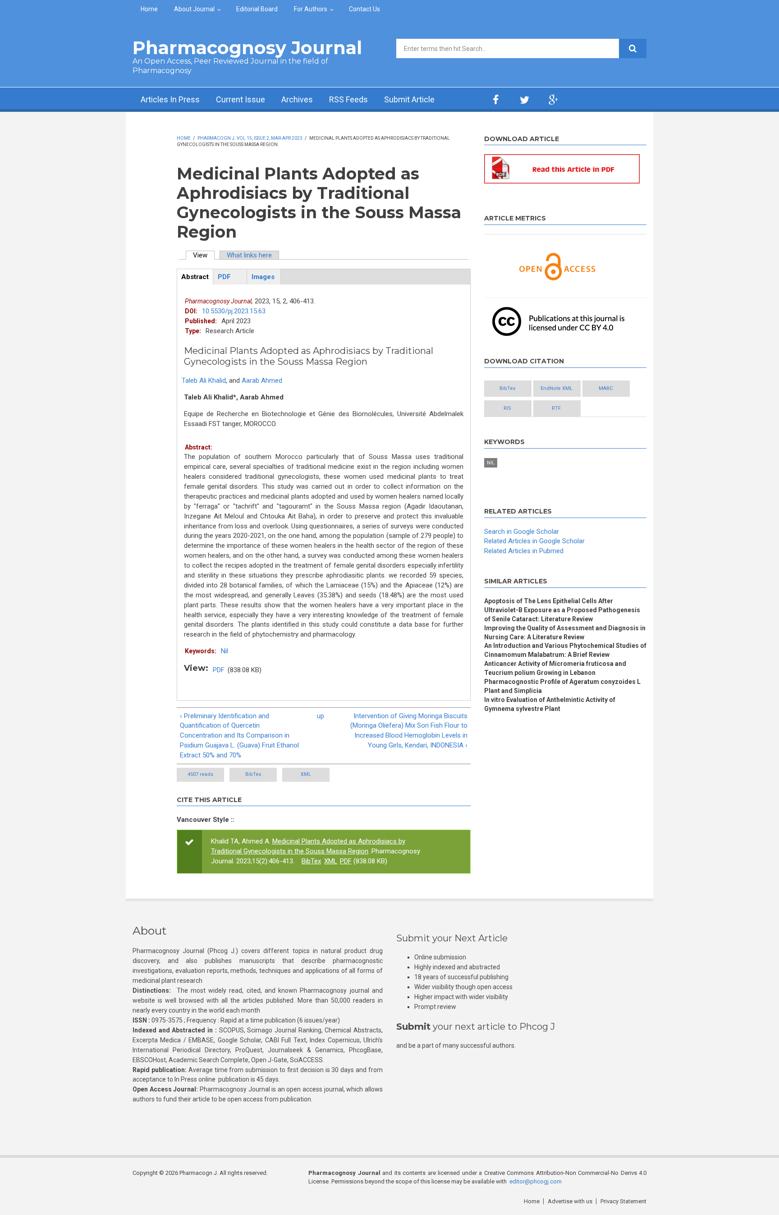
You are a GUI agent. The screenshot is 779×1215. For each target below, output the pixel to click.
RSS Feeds (348, 99)
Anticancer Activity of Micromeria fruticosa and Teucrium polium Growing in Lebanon (555, 668)
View (204, 255)
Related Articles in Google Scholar (534, 541)
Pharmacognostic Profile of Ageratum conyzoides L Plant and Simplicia (562, 686)
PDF (219, 670)
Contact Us (364, 9)
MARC (606, 388)
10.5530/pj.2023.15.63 (234, 311)
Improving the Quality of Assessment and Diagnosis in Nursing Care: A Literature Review (565, 632)
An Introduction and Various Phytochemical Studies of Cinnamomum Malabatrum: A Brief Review (565, 650)
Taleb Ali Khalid (204, 380)
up (320, 716)
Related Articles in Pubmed (524, 551)
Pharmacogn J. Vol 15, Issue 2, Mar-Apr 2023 (249, 138)
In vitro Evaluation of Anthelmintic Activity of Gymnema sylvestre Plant (549, 704)
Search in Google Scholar (521, 531)
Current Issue (240, 99)
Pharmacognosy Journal (247, 48)
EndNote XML (557, 388)
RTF (556, 408)
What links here (249, 255)
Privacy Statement (623, 1201)
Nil (224, 651)
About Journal (194, 9)
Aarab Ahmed (262, 380)
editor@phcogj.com (535, 1181)
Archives (297, 99)
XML (306, 774)
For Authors (310, 9)
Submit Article (409, 99)
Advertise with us (570, 1201)
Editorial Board (257, 9)
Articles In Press (170, 99)
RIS (507, 408)
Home (149, 9)
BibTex (253, 774)
